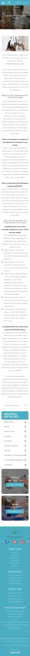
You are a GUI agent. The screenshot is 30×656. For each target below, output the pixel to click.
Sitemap (26, 645)
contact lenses (9, 431)
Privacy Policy (19, 645)
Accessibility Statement (8, 645)
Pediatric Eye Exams (15, 578)
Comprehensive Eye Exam (15, 575)
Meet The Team (15, 558)
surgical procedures (11, 446)
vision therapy (9, 422)
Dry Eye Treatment (15, 580)
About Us (15, 552)
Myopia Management (15, 583)
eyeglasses (7, 436)
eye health (8, 441)
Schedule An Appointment (19, 3)
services (7, 427)
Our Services (15, 555)
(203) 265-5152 (18, 599)
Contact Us (15, 511)
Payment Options (15, 563)
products (7, 450)
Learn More (15, 484)
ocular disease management (13, 460)
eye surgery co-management (14, 455)
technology (8, 465)
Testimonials (15, 560)
